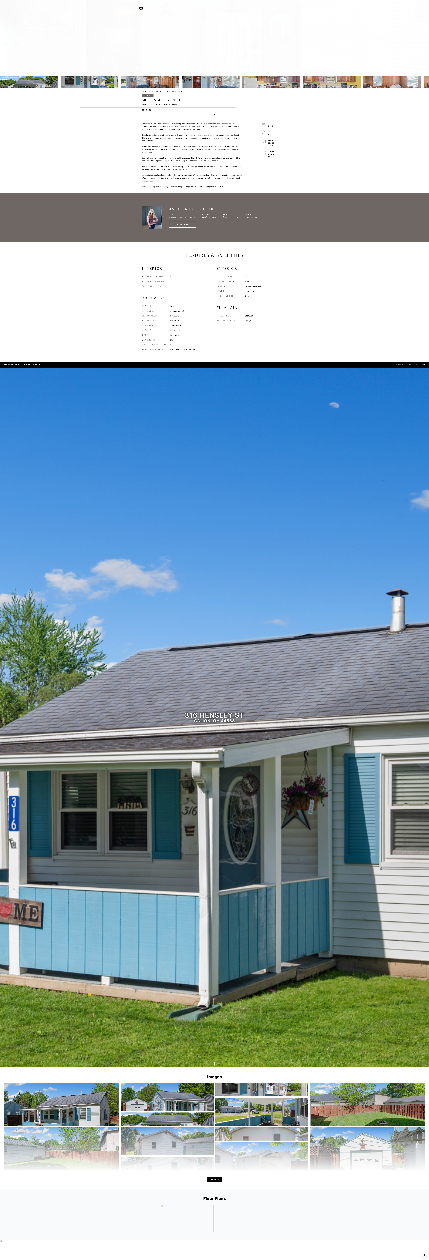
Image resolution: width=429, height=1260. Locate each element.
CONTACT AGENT (183, 224)
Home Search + (213, 8)
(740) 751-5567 (209, 217)
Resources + (229, 8)
